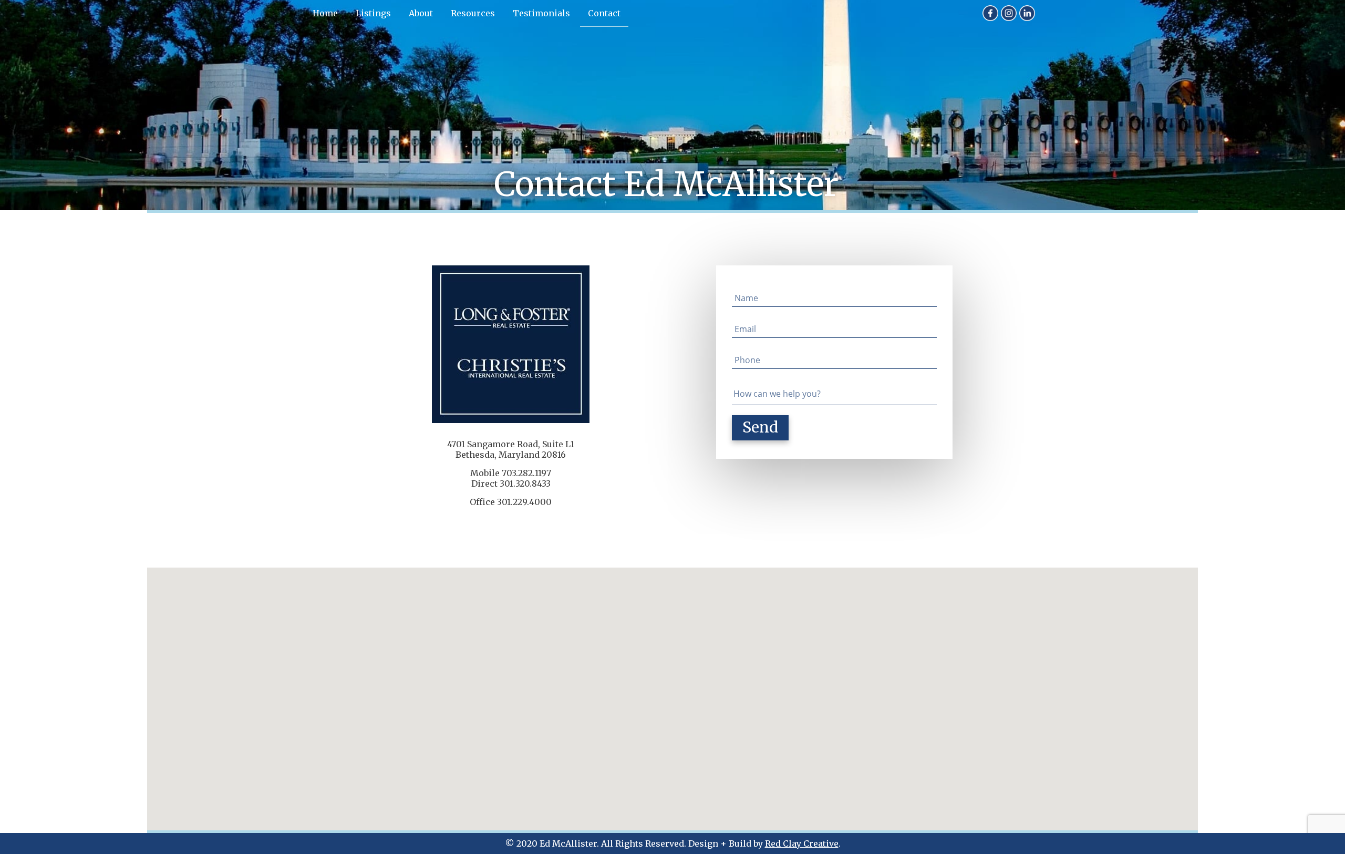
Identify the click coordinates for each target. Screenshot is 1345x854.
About (421, 13)
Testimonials (541, 13)
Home (325, 13)
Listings (373, 13)
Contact (604, 13)
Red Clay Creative (802, 843)
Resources (473, 13)
